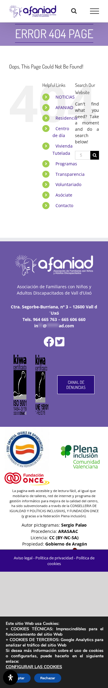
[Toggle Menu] (94, 11)
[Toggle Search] (74, 11)
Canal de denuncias (76, 385)
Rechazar (47, 678)
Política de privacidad (54, 558)
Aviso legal (23, 558)
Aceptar (18, 678)
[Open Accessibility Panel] (10, 677)
